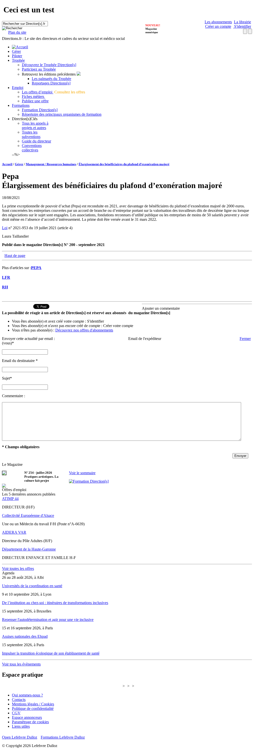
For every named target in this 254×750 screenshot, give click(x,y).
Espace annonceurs (27, 717)
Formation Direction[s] (40, 110)
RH (5, 287)
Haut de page (14, 255)
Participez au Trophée (39, 69)
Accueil (7, 164)
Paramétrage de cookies (30, 722)
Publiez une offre (35, 101)
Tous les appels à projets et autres (35, 125)
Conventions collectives (32, 147)
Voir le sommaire (82, 473)
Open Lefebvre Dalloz (19, 737)
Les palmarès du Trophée (51, 79)
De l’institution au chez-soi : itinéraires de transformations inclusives (55, 603)
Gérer (16, 51)
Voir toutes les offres (18, 568)
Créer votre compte (118, 326)
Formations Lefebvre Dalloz (63, 737)
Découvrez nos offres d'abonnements (84, 330)
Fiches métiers (33, 96)
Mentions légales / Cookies (33, 704)
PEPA (36, 268)
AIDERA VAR (14, 532)
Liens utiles (21, 726)
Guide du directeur (36, 141)
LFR (6, 277)
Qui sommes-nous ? (27, 695)
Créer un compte (218, 26)
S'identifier (242, 26)
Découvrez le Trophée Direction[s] (49, 65)
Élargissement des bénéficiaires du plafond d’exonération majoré (124, 164)
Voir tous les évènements (21, 664)
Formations (21, 105)
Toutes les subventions (31, 134)
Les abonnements (218, 22)
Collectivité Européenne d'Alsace (28, 515)
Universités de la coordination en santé (32, 586)
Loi (4, 228)
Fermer (245, 338)
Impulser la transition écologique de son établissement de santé (50, 653)
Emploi (17, 87)
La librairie (242, 22)
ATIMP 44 (10, 499)
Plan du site (17, 32)
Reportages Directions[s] (51, 83)
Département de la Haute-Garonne (29, 549)
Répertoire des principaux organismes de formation (61, 114)
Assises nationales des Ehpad (25, 636)
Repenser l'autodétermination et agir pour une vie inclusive (48, 619)
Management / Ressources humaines (51, 164)
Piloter (17, 56)
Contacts (19, 699)
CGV (16, 713)
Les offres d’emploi (37, 92)
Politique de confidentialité (33, 708)
